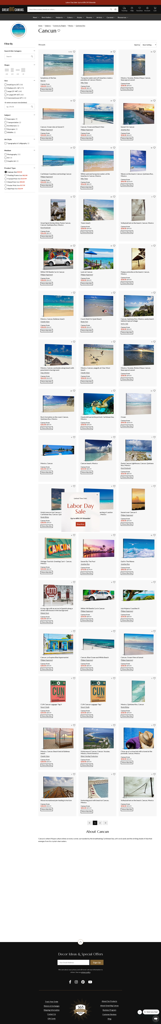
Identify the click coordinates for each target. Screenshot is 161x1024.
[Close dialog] (97, 494)
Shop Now (80, 524)
